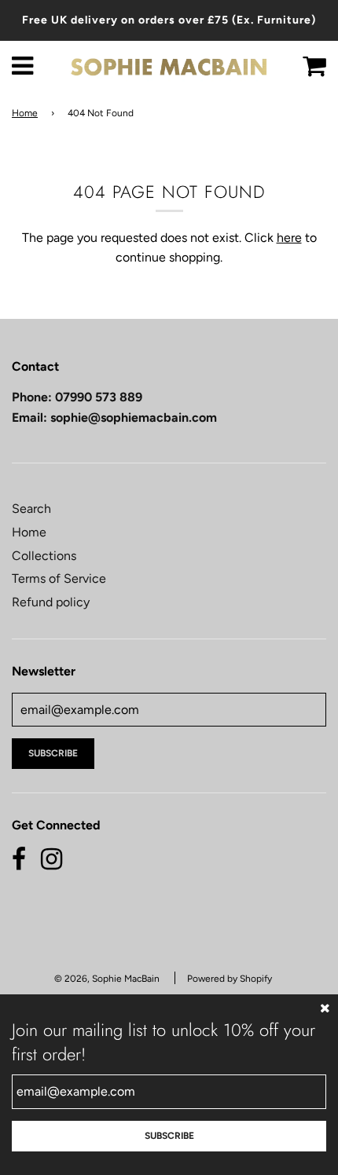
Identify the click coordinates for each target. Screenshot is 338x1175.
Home (25, 113)
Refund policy (51, 602)
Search (31, 508)
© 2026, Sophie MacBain (107, 978)
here (289, 237)
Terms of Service (59, 578)
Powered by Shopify (229, 978)
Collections (44, 555)
